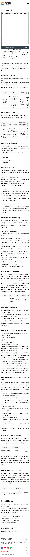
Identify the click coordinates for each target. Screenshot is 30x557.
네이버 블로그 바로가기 (11, 548)
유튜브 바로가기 (5, 548)
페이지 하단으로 (26, 543)
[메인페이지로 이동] (6, 3)
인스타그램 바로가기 (8, 548)
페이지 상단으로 (26, 539)
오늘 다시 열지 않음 (9, 47)
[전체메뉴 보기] (28, 3)
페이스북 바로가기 (2, 548)
